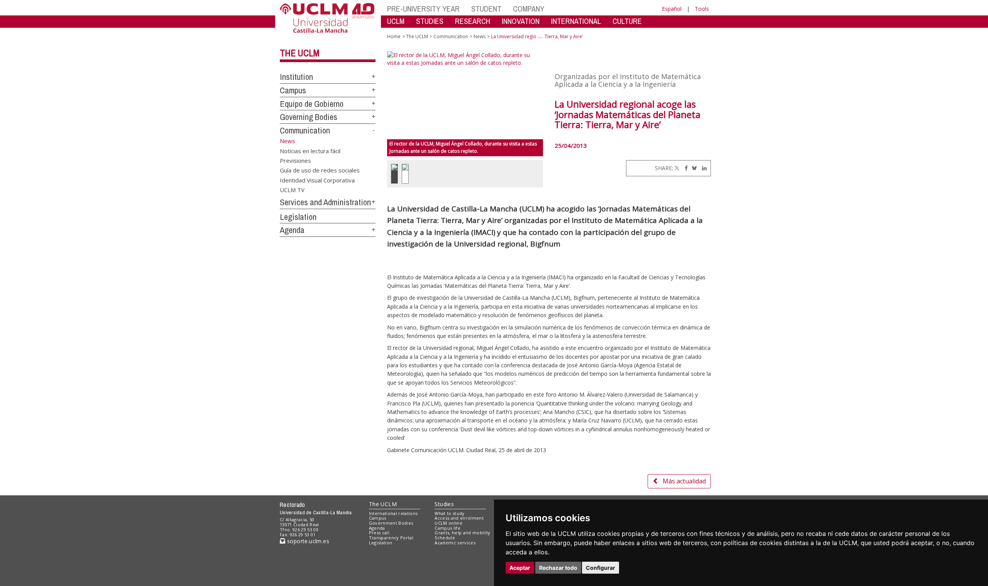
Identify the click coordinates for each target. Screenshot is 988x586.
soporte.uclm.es (307, 541)
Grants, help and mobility (462, 532)
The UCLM (300, 53)
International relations (393, 513)
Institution (296, 77)
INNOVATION (521, 21)
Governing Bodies (308, 117)
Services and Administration (325, 202)
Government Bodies (391, 523)
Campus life (447, 528)
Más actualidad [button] (684, 481)
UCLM (395, 21)
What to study (449, 513)
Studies (444, 504)
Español (672, 8)
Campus (293, 90)
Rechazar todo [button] (558, 567)
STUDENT (486, 8)
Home (394, 36)
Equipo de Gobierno (311, 104)
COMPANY (528, 8)
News (480, 36)
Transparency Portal (391, 537)
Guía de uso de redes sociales (320, 170)
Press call (379, 532)
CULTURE (627, 21)
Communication (305, 130)
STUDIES (429, 21)
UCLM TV (292, 190)
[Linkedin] (702, 168)
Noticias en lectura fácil (310, 150)
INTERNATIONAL (576, 21)
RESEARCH (472, 21)
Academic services (455, 542)
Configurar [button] (600, 567)
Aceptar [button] (519, 567)
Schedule (445, 537)
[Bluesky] (693, 168)
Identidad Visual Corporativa (317, 180)
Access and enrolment (459, 518)
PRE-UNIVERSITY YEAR (423, 8)
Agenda (292, 230)
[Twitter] (677, 168)
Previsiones (295, 160)
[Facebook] (684, 168)
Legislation (298, 217)
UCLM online (448, 523)
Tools (702, 8)
